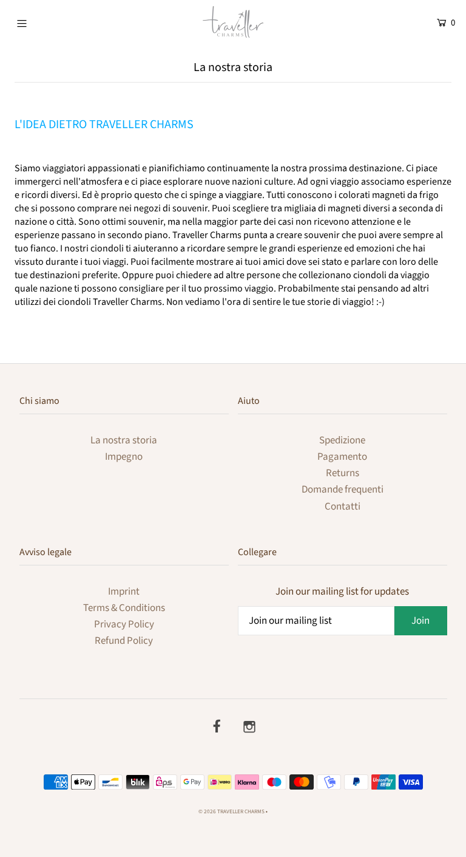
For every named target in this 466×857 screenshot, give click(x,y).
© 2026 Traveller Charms (231, 812)
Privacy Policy (124, 624)
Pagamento (342, 456)
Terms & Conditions (124, 608)
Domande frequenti (342, 489)
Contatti (342, 506)
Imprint (124, 591)
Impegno (124, 456)
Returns (342, 473)
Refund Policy (124, 640)
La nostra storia (123, 440)
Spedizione (342, 440)
